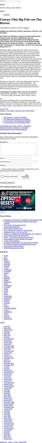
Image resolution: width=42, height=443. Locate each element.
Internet (6, 273)
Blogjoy (2, 4)
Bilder (6, 259)
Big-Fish (9, 126)
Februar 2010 (8, 379)
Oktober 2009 (8, 384)
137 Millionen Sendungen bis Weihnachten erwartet (20, 244)
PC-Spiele (7, 287)
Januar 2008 (7, 421)
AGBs (16, 442)
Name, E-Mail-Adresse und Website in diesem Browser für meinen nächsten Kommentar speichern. (19, 170)
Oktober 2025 (8, 330)
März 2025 (7, 335)
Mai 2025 (7, 333)
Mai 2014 (7, 354)
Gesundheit (7, 271)
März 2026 (7, 328)
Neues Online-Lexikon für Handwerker (16, 235)
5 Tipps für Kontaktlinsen (12, 241)
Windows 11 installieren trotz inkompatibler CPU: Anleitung (22, 234)
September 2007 (9, 428)
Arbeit (6, 255)
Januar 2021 (7, 344)
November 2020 (9, 346)
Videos (6, 313)
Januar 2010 (7, 381)
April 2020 (7, 349)
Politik (6, 289)
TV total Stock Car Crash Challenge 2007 (17, 122)
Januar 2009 (7, 400)
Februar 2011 (8, 374)
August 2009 (8, 388)
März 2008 (7, 418)
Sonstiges (7, 303)
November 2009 (9, 382)
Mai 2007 (7, 433)
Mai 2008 (7, 414)
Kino (5, 275)
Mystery (20, 126)
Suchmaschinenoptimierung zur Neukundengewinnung (21, 242)
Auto (5, 257)
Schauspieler (8, 296)
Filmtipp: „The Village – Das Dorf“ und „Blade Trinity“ (17, 111)
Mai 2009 (7, 393)
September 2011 (9, 372)
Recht (6, 292)
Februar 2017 (8, 353)
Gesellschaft (7, 270)
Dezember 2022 (9, 339)
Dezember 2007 (9, 423)
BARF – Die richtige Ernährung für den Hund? (18, 237)
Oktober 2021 (8, 342)
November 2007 (9, 425)
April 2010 (7, 377)
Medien (6, 280)
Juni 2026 (7, 326)
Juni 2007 (7, 432)
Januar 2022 (7, 340)
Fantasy (15, 126)
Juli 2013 (7, 360)
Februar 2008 (8, 419)
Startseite (6, 15)
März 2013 (7, 361)
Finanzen (7, 266)
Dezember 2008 (9, 402)
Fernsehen (3, 126)
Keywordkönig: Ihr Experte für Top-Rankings (18, 230)
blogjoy (26, 28)
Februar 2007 (8, 439)
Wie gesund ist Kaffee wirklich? (14, 246)
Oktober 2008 (8, 405)
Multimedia (7, 282)
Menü (2, 11)
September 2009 (9, 386)
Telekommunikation (10, 308)
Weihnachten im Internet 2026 (13, 228)
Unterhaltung (8, 312)
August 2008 (8, 409)
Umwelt (6, 310)
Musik (6, 284)
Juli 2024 (7, 337)
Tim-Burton (27, 126)
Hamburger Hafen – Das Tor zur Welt (15, 232)
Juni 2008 (7, 412)
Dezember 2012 (9, 363)
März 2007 (7, 437)
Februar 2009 (8, 398)
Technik (6, 306)
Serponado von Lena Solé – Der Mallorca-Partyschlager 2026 (23, 220)
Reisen (6, 294)
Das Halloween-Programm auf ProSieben (16, 119)
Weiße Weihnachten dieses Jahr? (14, 248)
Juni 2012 (7, 368)
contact (10, 442)
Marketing (7, 278)
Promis (6, 291)
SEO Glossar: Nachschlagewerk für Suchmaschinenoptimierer (15, 226)
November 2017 (9, 351)
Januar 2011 (7, 375)
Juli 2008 (7, 411)
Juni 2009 (7, 391)
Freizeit (6, 268)
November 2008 (9, 403)
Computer (7, 262)
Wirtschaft (7, 317)
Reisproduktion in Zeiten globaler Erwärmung (18, 239)
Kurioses (6, 277)
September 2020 (9, 347)
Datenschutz (22, 442)
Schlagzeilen (8, 298)
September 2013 (9, 358)
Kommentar (4, 142)
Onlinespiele (8, 285)
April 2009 (7, 395)
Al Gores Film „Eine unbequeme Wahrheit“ (17, 121)
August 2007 (8, 430)
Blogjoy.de (3, 442)
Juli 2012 (7, 367)
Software (6, 301)
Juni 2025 (7, 332)
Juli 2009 (7, 389)
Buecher (6, 261)
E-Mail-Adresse (5, 162)
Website (2, 165)
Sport (5, 305)
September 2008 (9, 407)
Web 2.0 (6, 315)
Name (2, 158)
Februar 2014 (8, 356)
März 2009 (7, 396)
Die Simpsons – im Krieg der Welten (15, 117)
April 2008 (7, 416)
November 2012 (9, 365)
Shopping (7, 299)
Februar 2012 (8, 370)
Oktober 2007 (8, 426)
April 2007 (7, 435)
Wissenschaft (8, 319)
